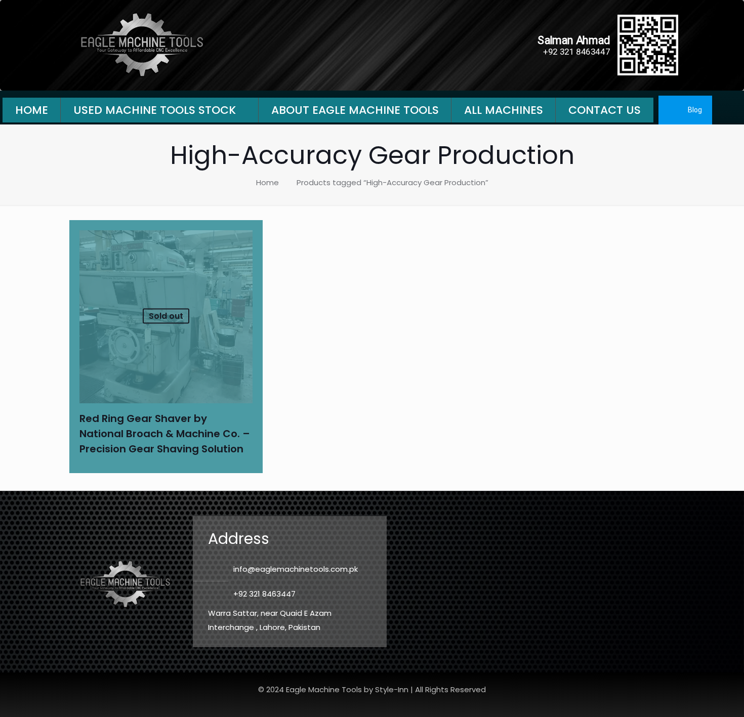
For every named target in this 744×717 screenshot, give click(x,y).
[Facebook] (729, 110)
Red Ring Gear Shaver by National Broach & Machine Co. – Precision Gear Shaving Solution (164, 433)
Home (267, 182)
